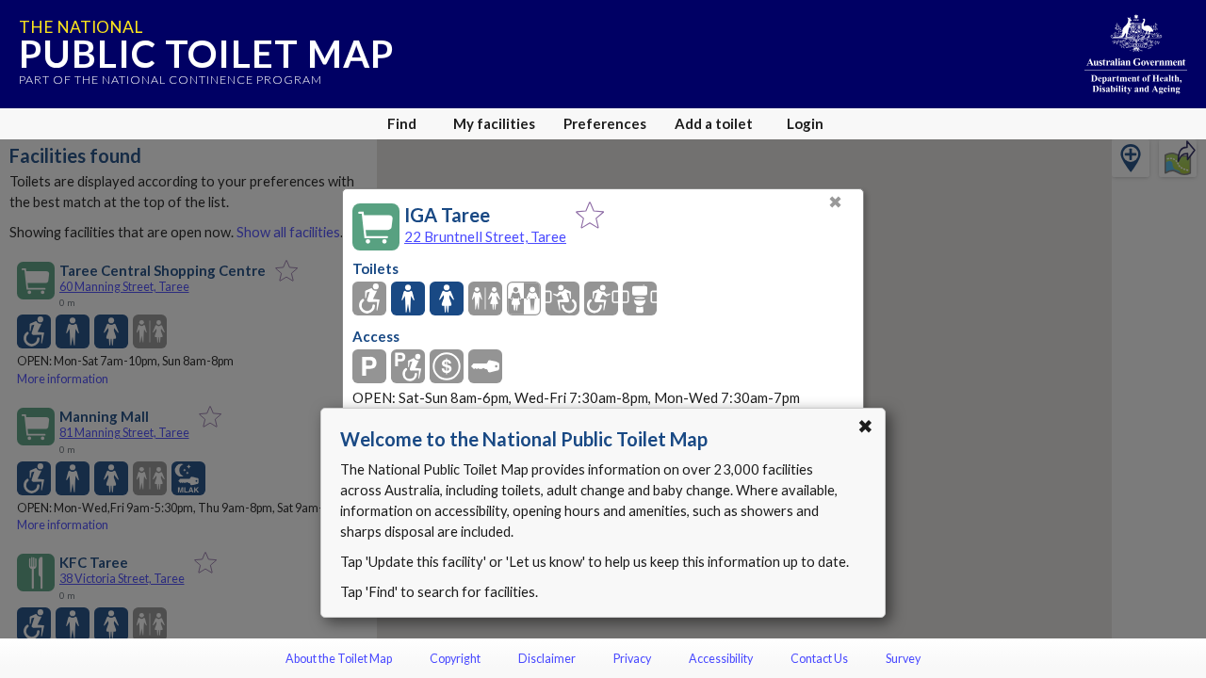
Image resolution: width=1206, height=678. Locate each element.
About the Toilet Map (338, 659)
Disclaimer (547, 659)
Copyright (455, 659)
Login (805, 123)
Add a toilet (714, 123)
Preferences (604, 123)
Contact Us (819, 659)
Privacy (632, 659)
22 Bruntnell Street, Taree (485, 236)
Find (401, 123)
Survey (903, 659)
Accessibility (721, 659)
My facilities (494, 123)
